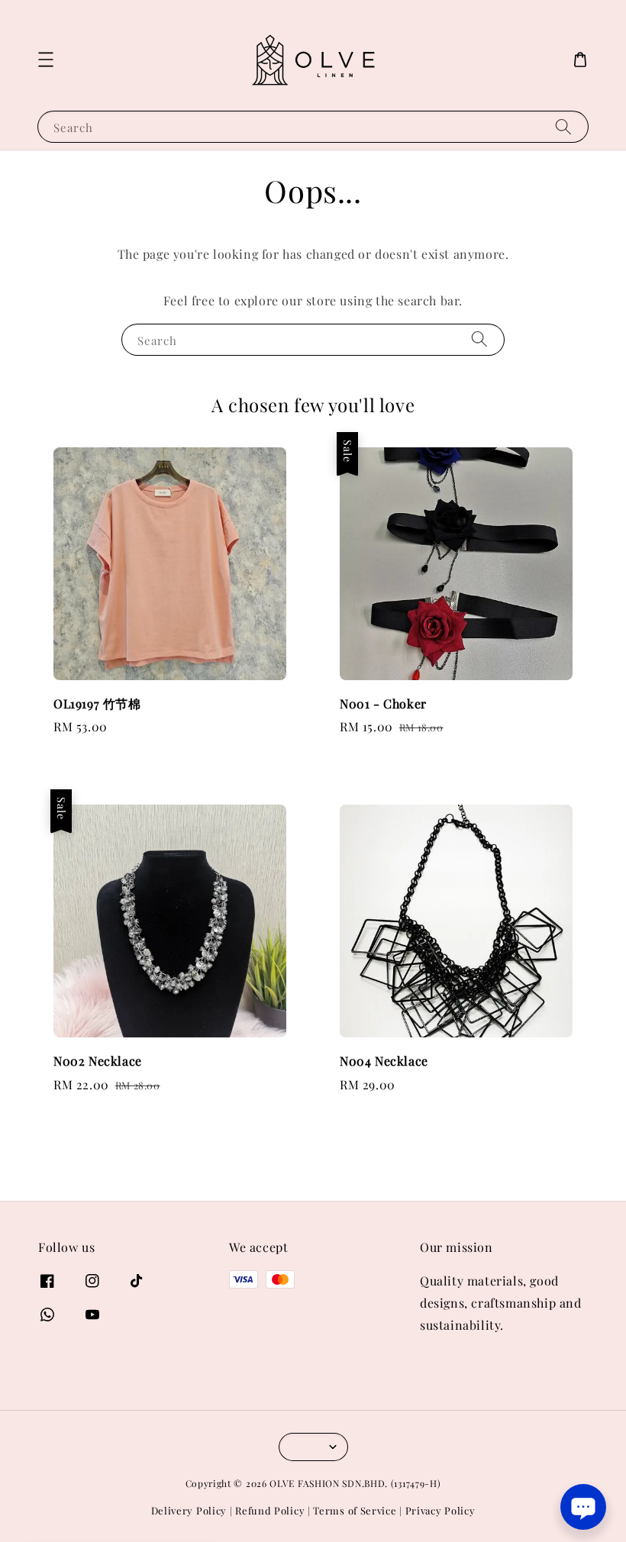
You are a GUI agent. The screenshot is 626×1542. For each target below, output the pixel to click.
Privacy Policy (440, 1510)
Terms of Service (354, 1510)
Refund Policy (270, 1510)
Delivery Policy (189, 1510)
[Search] (563, 126)
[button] (46, 59)
